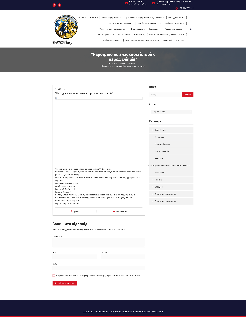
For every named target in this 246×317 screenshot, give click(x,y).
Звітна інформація (110, 18)
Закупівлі (159, 158)
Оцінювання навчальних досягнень (142, 40)
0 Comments (121, 211)
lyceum (77, 211)
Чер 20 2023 (60, 89)
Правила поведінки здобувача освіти (166, 34)
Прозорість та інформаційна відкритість (143, 18)
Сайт (55, 264)
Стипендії (167, 40)
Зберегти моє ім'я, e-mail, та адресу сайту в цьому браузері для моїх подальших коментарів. (98, 275)
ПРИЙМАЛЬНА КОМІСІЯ (148, 23)
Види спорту (139, 34)
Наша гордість (138, 29)
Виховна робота (103, 34)
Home (110, 63)
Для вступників (162, 151)
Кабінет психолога (173, 23)
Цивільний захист (110, 40)
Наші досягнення (176, 18)
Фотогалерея (124, 34)
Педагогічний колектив (120, 23)
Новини (94, 18)
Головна (82, 18)
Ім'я (55, 253)
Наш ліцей (153, 29)
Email (104, 253)
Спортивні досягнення (165, 194)
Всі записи (120, 63)
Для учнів (180, 40)
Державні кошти (162, 144)
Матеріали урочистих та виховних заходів (170, 165)
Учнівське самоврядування (112, 29)
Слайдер (159, 187)
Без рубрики (160, 130)
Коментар (57, 236)
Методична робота (173, 29)
